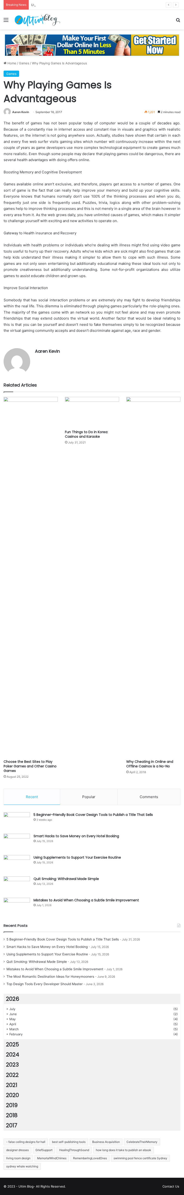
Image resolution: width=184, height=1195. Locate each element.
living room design (18, 1158)
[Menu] (6, 21)
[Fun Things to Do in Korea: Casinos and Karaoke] (92, 412)
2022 (12, 1075)
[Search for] (178, 21)
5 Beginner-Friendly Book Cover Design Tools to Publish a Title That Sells (93, 814)
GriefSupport (43, 1150)
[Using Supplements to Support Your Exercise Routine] (17, 864)
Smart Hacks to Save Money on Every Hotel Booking (76, 836)
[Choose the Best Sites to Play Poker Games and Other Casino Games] (31, 577)
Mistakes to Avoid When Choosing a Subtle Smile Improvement (86, 900)
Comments (149, 797)
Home (11, 63)
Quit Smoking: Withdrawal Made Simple (66, 878)
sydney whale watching (22, 1166)
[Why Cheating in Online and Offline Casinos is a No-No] (153, 577)
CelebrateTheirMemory (141, 1142)
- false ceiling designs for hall (25, 1142)
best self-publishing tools (69, 1142)
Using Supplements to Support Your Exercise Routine (71, 5)
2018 (11, 1115)
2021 (11, 1085)
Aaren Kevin (20, 112)
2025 (12, 1044)
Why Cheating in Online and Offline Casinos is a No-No (149, 764)
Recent (32, 797)
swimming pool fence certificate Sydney (140, 1158)
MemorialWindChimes (51, 1158)
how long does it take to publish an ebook (123, 1150)
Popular (88, 797)
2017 (11, 1125)
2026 (12, 999)
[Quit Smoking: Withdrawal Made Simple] (17, 885)
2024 (12, 1054)
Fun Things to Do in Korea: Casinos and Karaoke (86, 434)
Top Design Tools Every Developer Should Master (44, 984)
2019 (12, 1105)
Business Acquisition (106, 1142)
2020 (12, 1095)
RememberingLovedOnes (90, 1158)
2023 (12, 1064)
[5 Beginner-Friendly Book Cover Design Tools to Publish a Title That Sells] (17, 821)
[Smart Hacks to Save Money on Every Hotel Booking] (17, 843)
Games (24, 63)
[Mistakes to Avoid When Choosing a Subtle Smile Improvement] (17, 907)
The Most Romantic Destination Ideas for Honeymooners (50, 976)
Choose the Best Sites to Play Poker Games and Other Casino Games (30, 766)
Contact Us (170, 1186)
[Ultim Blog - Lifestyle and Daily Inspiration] (37, 19)
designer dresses (17, 1150)
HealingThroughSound (74, 1150)
